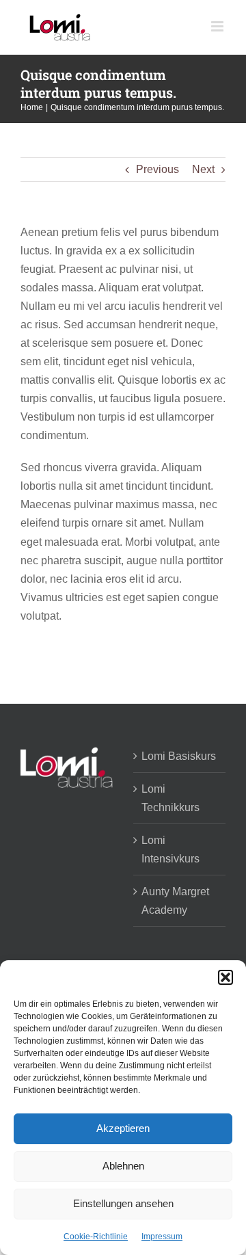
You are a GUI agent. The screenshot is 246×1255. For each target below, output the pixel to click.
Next (203, 169)
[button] (225, 977)
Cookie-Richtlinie (96, 1236)
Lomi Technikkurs (170, 798)
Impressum (161, 1236)
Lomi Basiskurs (178, 756)
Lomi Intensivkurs (170, 849)
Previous (157, 169)
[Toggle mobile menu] (218, 26)
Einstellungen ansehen (123, 1203)
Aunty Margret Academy (175, 901)
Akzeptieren (123, 1128)
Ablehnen (123, 1166)
